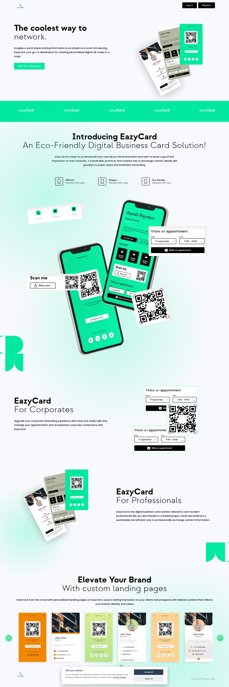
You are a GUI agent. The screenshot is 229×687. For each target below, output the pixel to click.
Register (206, 5)
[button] (121, 665)
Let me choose (119, 677)
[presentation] (8, 638)
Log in (189, 5)
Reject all (149, 679)
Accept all (148, 672)
